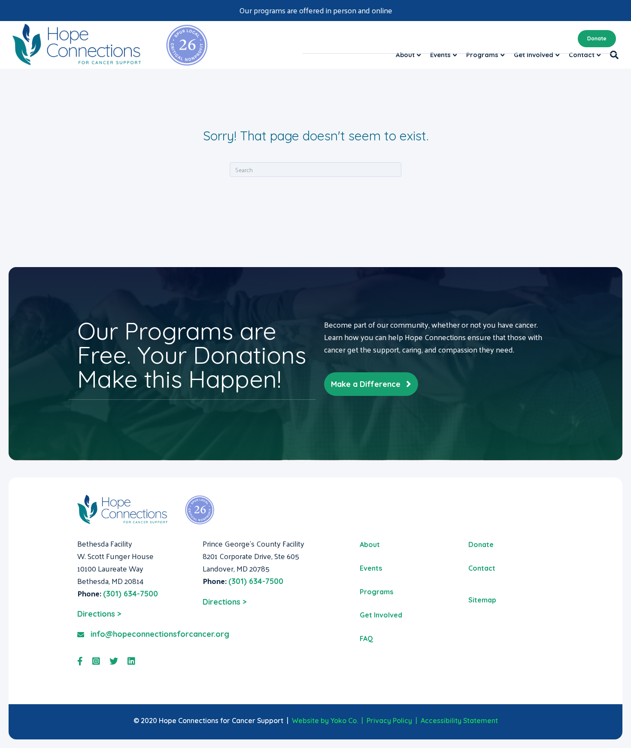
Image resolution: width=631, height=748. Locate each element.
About (405, 55)
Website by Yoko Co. (325, 720)
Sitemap (482, 600)
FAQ (366, 638)
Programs (482, 55)
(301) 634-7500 (130, 594)
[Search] (612, 55)
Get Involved (533, 55)
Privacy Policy (389, 720)
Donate (597, 38)
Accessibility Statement (459, 720)
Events (440, 55)
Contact (582, 55)
